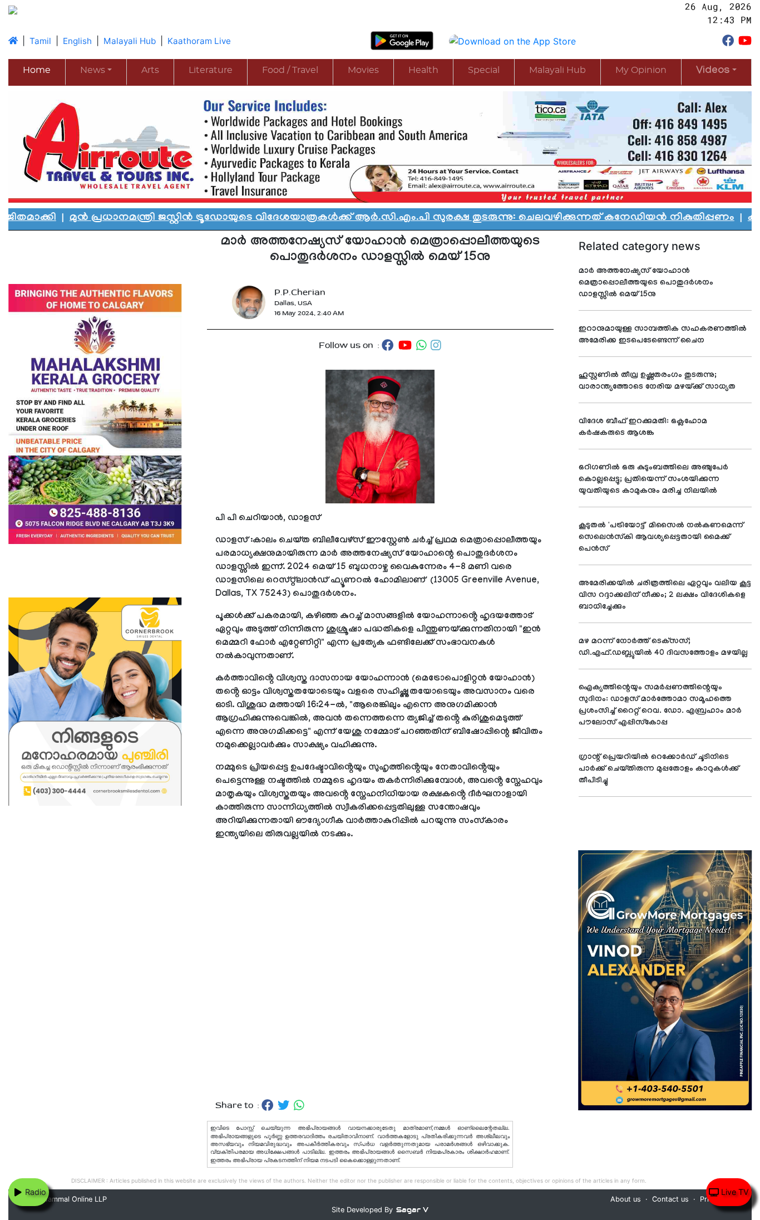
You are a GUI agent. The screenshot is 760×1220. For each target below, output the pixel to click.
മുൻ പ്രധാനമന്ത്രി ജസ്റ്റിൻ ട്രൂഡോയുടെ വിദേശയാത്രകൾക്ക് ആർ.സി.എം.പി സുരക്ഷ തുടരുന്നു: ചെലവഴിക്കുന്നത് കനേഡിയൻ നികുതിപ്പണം (346, 218)
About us (625, 1199)
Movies (363, 70)
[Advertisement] (380, 970)
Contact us (670, 1199)
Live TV (734, 1192)
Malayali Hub (129, 41)
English (77, 41)
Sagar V (412, 1209)
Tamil (40, 41)
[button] (716, 71)
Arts (150, 70)
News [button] (92, 70)
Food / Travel (290, 70)
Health (423, 70)
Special (484, 70)
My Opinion (641, 70)
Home (37, 70)
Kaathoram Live (199, 41)
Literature (211, 70)
